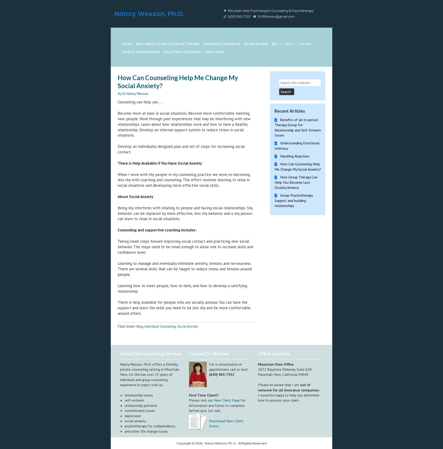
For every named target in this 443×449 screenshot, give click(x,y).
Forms (305, 43)
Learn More (214, 52)
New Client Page (227, 400)
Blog (139, 326)
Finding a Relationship (141, 52)
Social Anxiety (256, 43)
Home (127, 43)
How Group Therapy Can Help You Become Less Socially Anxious (296, 182)
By (120, 93)
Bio (274, 43)
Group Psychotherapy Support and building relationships (294, 200)
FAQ (288, 43)
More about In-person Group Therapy (168, 43)
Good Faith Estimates (182, 52)
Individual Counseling (221, 43)
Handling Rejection (294, 156)
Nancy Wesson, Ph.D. (149, 13)
